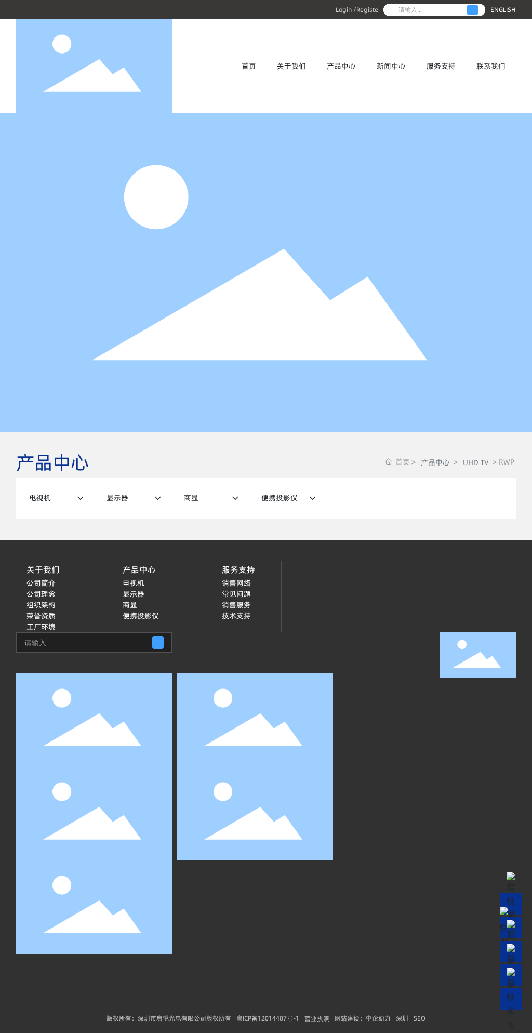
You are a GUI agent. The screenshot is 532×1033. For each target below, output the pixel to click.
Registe (367, 9)
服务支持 (441, 66)
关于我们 (291, 66)
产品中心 (341, 66)
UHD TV (476, 462)
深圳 (402, 1018)
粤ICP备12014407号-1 (267, 1018)
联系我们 (491, 66)
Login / (346, 9)
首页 (249, 66)
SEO (419, 1018)
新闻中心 (391, 66)
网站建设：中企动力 (363, 1018)
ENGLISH (503, 9)
